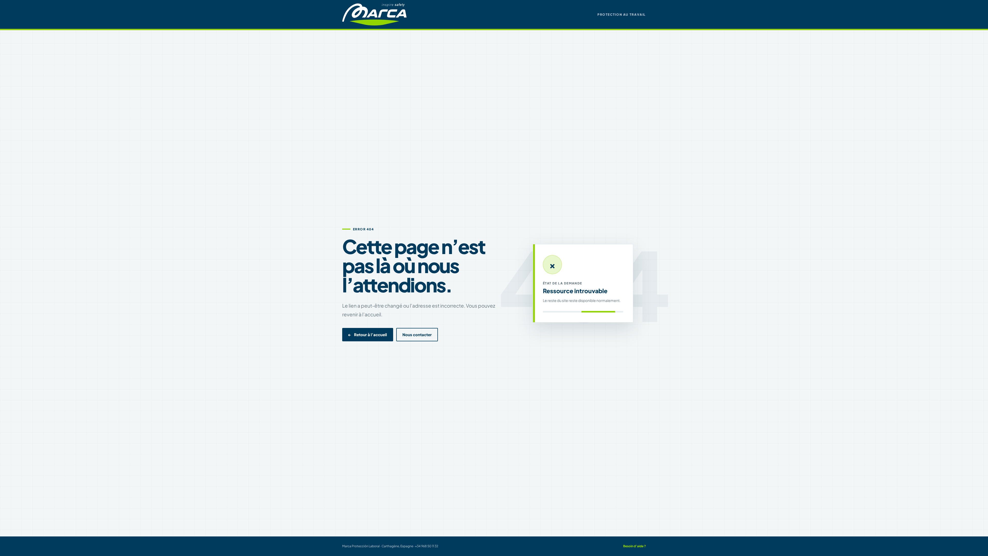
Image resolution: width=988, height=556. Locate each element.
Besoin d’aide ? (634, 546)
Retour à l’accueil (367, 334)
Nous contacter (417, 334)
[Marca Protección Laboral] (374, 14)
